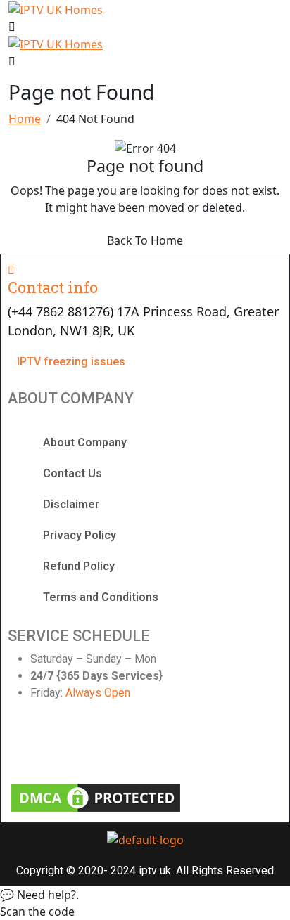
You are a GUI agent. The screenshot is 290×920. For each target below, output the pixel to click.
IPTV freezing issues (71, 361)
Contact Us (72, 473)
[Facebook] (25, 744)
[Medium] (233, 744)
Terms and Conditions (100, 597)
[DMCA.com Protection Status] (96, 796)
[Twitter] (95, 744)
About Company (85, 442)
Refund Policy (79, 566)
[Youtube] (164, 744)
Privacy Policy (79, 535)
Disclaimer (71, 504)
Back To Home (145, 240)
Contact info (53, 287)
